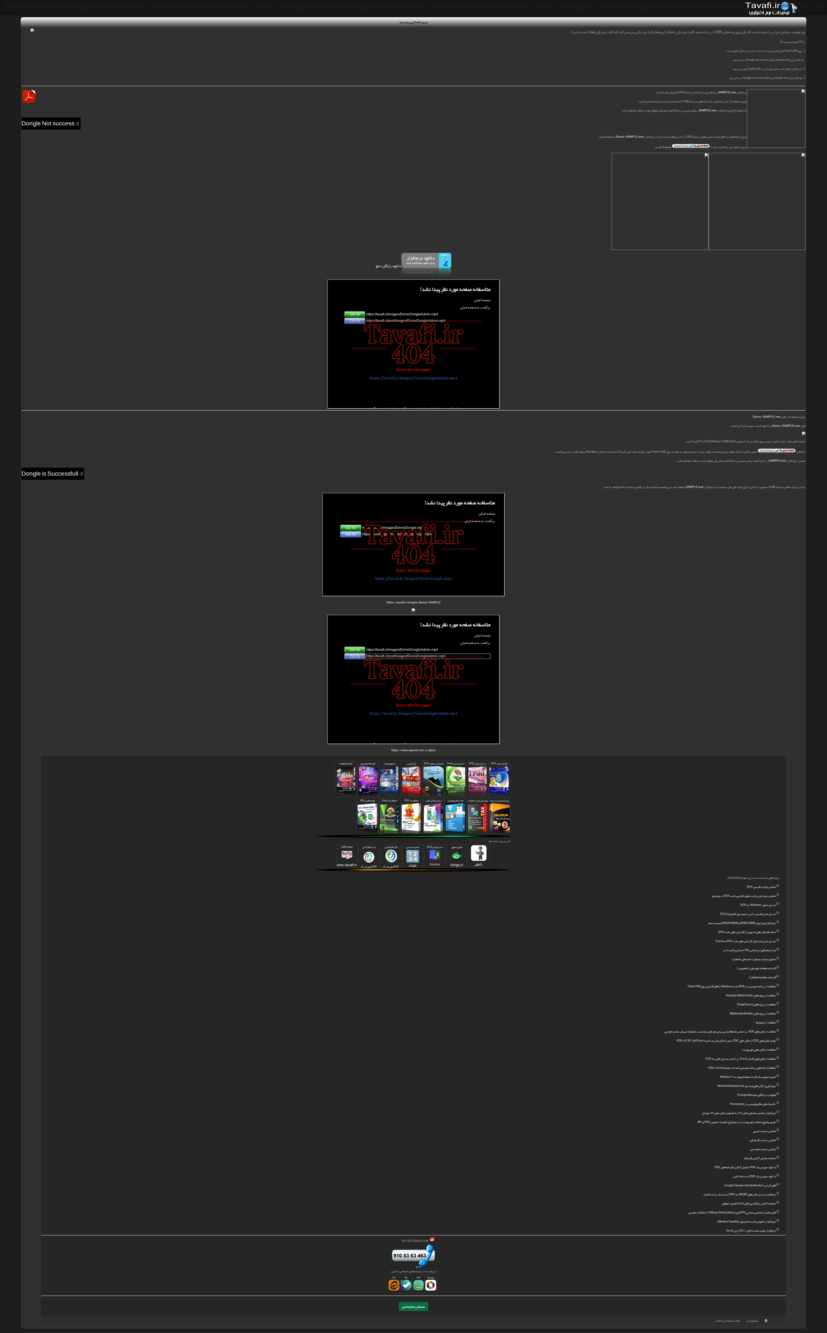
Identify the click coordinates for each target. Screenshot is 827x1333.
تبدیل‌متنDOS (435, 855)
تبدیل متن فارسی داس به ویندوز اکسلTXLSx (748, 914)
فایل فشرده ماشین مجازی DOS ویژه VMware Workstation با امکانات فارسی (732, 1212)
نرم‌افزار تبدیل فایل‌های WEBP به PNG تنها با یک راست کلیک (739, 1194)
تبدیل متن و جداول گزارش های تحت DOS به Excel (746, 941)
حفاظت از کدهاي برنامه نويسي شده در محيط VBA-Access (742, 1068)
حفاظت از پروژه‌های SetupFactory (756, 1004)
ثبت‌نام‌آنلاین (369, 856)
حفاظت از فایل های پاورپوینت (759, 1049)
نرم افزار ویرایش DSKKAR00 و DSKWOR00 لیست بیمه (742, 923)
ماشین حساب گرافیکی (763, 1140)
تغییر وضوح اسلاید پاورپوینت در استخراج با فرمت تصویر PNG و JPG (736, 1122)
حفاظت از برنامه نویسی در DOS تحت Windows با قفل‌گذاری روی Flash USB (732, 986)
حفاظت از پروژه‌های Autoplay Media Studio (751, 995)
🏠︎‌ (766, 1320)
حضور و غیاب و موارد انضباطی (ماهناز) (754, 959)
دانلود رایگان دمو (388, 266)
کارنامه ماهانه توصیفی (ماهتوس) (756, 968)
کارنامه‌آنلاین (391, 856)
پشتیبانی (752, 1320)
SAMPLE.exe (727, 92)
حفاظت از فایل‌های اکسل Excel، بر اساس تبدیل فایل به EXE (741, 1059)
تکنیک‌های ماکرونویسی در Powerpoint (753, 1104)
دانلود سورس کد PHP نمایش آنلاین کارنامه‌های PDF (745, 1167)
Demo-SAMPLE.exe (630, 137)
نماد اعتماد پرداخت (727, 1320)
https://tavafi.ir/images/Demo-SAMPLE (413, 602)
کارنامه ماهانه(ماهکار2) (762, 977)
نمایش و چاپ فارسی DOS (761, 887)
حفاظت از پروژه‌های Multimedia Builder (753, 1013)
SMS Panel (347, 855)
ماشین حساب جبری (764, 1131)
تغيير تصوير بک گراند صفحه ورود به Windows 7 (748, 1077)
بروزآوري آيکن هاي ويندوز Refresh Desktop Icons (747, 1086)
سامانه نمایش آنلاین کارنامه (760, 1158)
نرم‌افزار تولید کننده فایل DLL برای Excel (751, 1230)
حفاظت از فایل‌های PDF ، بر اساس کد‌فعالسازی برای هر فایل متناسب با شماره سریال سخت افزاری (720, 1031)
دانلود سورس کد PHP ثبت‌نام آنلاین (754, 1176)
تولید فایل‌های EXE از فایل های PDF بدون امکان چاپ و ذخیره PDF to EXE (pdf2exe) (726, 1040)
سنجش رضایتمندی (413, 1306)
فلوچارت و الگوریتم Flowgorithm (756, 1095)
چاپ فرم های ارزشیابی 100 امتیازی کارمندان (749, 950)
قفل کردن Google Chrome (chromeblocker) (750, 1185)
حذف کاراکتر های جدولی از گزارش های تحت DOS (747, 932)
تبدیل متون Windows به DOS (758, 905)
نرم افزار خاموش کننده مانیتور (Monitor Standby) (746, 1221)
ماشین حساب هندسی (763, 1149)
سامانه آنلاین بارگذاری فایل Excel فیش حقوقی (749, 1203)
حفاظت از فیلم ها (766, 1022)
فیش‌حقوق (456, 855)
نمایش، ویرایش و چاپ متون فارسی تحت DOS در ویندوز (743, 896)
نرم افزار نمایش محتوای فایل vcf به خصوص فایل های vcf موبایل (739, 1113)
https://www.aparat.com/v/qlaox (413, 750)
